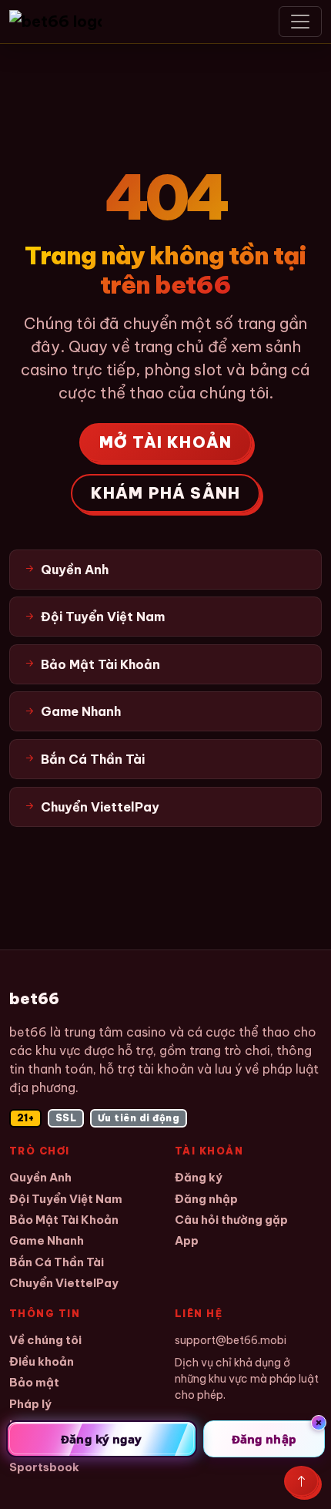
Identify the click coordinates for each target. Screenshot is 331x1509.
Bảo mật (34, 1382)
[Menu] (300, 21)
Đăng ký (198, 1177)
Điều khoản (41, 1361)
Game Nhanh (46, 1240)
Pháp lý (30, 1403)
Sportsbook (44, 1467)
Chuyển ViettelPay (64, 1282)
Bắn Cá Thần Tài (56, 1262)
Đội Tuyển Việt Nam (65, 1198)
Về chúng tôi (45, 1340)
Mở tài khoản (165, 442)
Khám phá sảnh (166, 492)
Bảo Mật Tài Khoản (64, 1219)
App (187, 1240)
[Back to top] (301, 1481)
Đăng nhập (206, 1198)
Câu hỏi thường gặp (231, 1219)
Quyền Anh (40, 1177)
